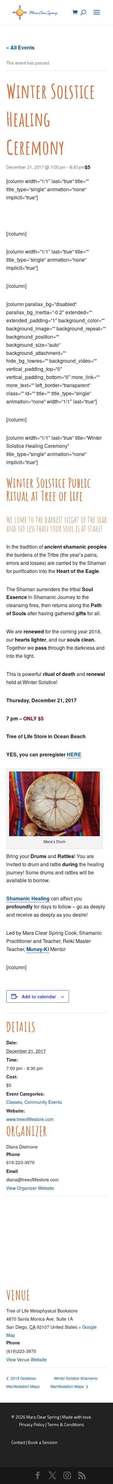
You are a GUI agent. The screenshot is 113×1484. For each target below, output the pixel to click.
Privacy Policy (32, 1424)
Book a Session (42, 1442)
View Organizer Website (30, 1188)
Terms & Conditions (65, 1424)
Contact (18, 1442)
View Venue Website (26, 1359)
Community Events (43, 1102)
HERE (74, 754)
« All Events (20, 47)
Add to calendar (39, 996)
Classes (14, 1102)
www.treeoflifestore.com (30, 1119)
